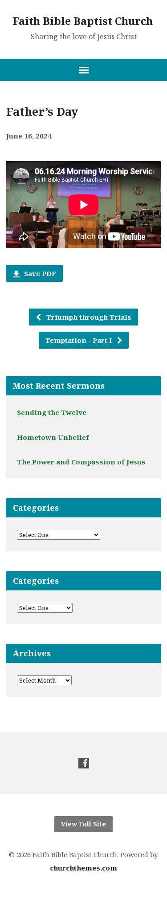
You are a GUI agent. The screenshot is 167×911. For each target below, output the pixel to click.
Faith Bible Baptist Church (82, 21)
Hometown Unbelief (53, 437)
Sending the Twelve (51, 412)
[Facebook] (83, 763)
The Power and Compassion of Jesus (81, 461)
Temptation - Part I (79, 340)
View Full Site (83, 824)
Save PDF (39, 273)
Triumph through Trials (88, 317)
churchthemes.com (83, 867)
